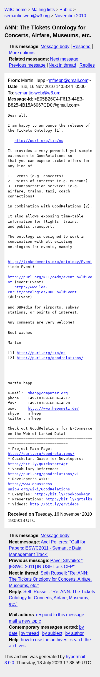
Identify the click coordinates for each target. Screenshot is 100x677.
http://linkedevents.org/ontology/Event (50, 262)
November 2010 (70, 15)
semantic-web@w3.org (27, 15)
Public (65, 9)
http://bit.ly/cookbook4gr (62, 494)
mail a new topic (25, 621)
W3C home (15, 9)
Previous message (27, 65)
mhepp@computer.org (48, 393)
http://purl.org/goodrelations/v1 (43, 474)
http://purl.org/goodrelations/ (50, 358)
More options (21, 52)
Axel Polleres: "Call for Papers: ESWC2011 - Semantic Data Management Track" (47, 548)
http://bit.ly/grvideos (54, 504)
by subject (52, 633)
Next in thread (62, 65)
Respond (81, 46)
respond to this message (60, 614)
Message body (55, 46)
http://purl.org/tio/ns (38, 141)
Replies (87, 65)
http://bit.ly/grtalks (69, 499)
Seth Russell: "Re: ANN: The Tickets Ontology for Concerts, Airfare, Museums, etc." (50, 579)
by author (74, 633)
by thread (30, 633)
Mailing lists (43, 9)
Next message (64, 59)
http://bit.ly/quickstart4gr (38, 464)
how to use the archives (44, 639)
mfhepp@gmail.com (68, 80)
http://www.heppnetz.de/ (53, 408)
